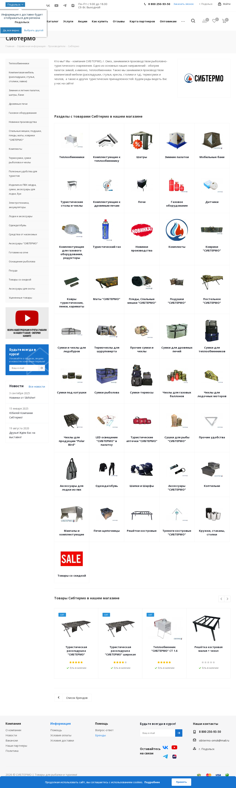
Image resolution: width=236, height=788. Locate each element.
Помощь (56, 730)
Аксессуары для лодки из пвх (71, 487)
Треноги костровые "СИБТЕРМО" (176, 532)
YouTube (56, 5)
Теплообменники (71, 157)
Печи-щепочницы (107, 530)
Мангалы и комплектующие (71, 532)
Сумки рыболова (106, 392)
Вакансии (12, 740)
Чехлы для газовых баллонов (177, 394)
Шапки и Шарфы (142, 486)
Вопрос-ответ (104, 730)
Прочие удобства (212, 437)
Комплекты (177, 247)
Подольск (13, 4)
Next (227, 599)
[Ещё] (183, 21)
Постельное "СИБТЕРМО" (212, 300)
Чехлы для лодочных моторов (211, 394)
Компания (13, 724)
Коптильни (212, 486)
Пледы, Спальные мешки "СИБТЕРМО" (141, 300)
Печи (141, 202)
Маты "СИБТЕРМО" (106, 299)
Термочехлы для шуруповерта (106, 349)
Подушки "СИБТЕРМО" (177, 300)
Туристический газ (107, 247)
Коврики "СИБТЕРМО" (212, 248)
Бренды (100, 735)
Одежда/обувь (107, 486)
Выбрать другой (33, 30)
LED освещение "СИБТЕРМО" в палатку (107, 440)
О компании (13, 730)
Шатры (141, 157)
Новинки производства (141, 248)
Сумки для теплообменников (212, 349)
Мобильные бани (211, 157)
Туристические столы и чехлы (71, 203)
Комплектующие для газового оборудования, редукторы (71, 252)
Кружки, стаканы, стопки (212, 532)
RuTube (73, 5)
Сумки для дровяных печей (176, 349)
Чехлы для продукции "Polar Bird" (72, 440)
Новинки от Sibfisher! (22, 397)
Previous (221, 599)
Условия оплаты (60, 735)
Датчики (211, 202)
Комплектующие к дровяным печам (106, 203)
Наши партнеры (16, 745)
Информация (60, 724)
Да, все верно (11, 30)
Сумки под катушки (71, 392)
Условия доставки (62, 740)
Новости (11, 735)
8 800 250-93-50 (210, 732)
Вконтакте (48, 5)
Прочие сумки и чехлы (141, 349)
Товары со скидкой (72, 575)
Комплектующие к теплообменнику (106, 158)
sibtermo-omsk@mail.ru (214, 740)
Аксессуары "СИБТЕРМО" (177, 487)
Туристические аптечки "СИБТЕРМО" (141, 439)
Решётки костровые (142, 530)
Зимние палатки (177, 157)
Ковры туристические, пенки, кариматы (71, 302)
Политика (12, 751)
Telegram (165, 756)
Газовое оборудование (177, 203)
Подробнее (152, 782)
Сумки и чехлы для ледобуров (72, 349)
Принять (181, 782)
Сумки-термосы (141, 392)
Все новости (37, 386)
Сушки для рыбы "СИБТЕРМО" (176, 439)
